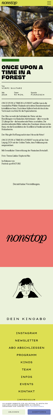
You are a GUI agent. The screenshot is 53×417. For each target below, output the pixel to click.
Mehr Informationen (34, 406)
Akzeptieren (39, 412)
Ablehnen (13, 412)
